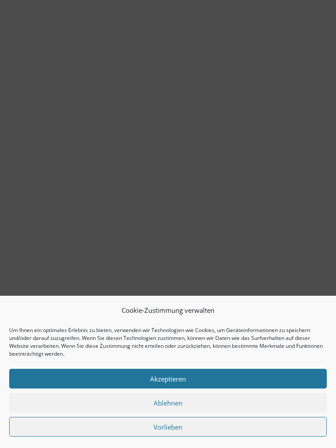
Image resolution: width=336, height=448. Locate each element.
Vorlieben (168, 427)
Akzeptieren (168, 378)
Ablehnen (168, 403)
